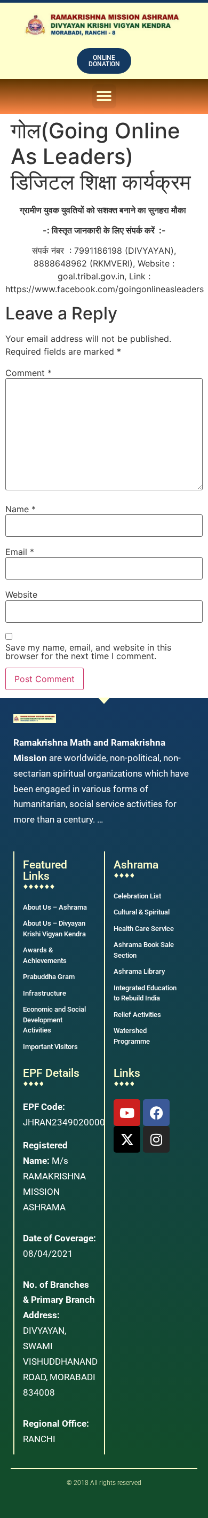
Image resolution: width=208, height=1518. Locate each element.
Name (20, 509)
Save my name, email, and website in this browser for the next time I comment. (88, 651)
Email (19, 551)
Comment (28, 373)
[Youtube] (127, 1112)
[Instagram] (156, 1139)
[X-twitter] (127, 1139)
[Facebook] (156, 1112)
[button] (104, 96)
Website (21, 594)
